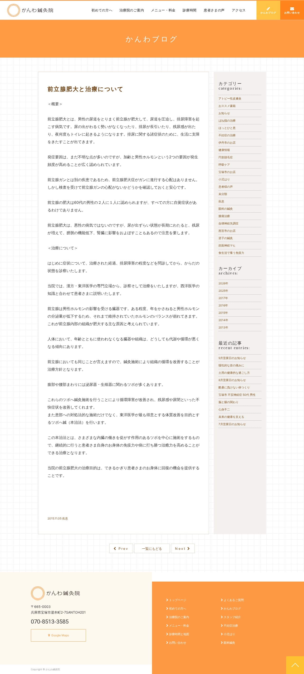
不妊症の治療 (227, 135)
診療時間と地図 (178, 634)
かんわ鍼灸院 (30, 10)
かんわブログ (268, 12)
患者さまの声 (214, 10)
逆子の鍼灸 (225, 238)
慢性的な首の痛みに (231, 365)
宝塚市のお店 (227, 172)
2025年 (223, 290)
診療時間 (190, 10)
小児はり (224, 179)
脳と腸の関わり (228, 402)
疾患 (65, 518)
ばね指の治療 (227, 120)
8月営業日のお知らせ (232, 380)
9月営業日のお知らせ (232, 358)
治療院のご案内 (131, 10)
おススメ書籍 (227, 106)
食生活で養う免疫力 (231, 253)
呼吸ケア (224, 164)
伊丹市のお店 (227, 142)
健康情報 (224, 150)
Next (181, 548)
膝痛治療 (224, 216)
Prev (123, 548)
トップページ (177, 600)
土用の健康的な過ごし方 (234, 372)
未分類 (222, 194)
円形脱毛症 (225, 157)
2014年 (223, 320)
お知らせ (224, 113)
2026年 (223, 283)
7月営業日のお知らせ (232, 424)
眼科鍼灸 (229, 642)
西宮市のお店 (227, 230)
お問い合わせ (292, 12)
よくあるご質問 (233, 600)
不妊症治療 (230, 625)
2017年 (223, 298)
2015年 (223, 312)
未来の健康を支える (231, 417)
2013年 (223, 327)
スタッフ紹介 (232, 617)
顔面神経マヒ (227, 245)
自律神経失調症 (228, 223)
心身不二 (225, 409)
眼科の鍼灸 (225, 208)
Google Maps (60, 635)
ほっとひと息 (227, 128)
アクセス (239, 10)
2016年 (223, 305)
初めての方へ (101, 10)
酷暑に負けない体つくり (234, 387)
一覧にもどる (152, 548)
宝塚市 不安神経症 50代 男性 (237, 394)
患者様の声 (225, 186)
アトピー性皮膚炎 (229, 98)
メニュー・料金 (163, 10)
